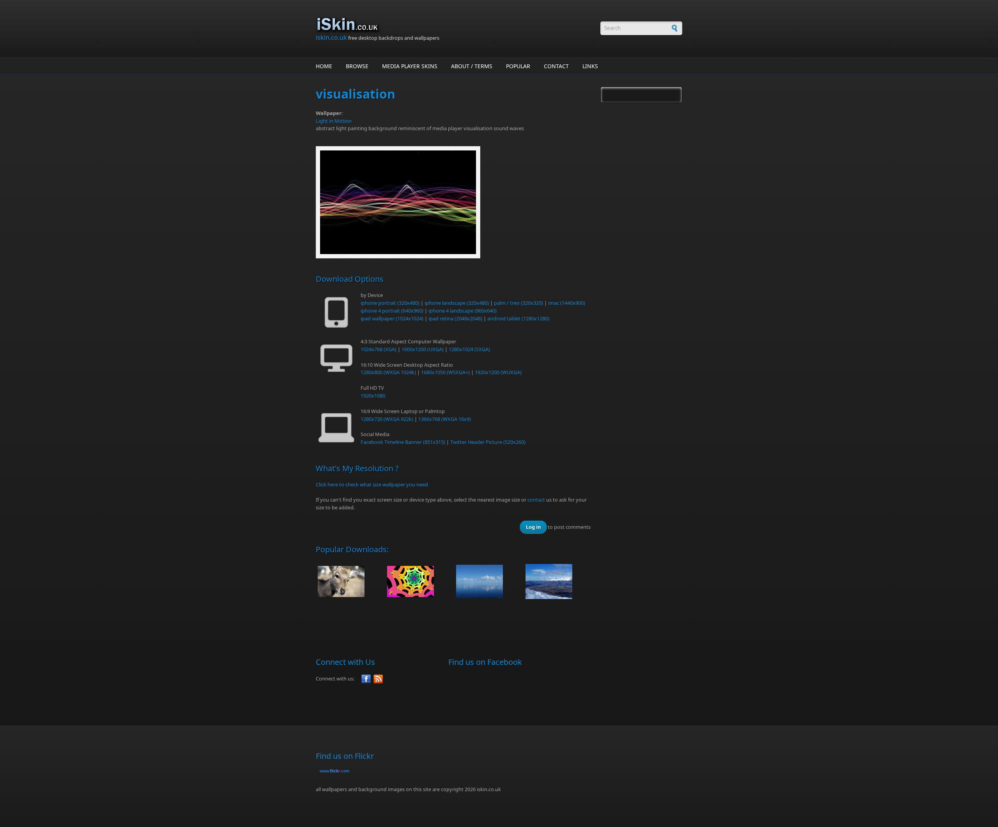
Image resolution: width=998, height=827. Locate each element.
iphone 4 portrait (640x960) (392, 310)
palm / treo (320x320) (518, 302)
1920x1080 (373, 395)
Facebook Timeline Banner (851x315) (403, 441)
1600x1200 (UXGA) (423, 349)
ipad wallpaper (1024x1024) (392, 318)
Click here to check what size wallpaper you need (372, 484)
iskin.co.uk (331, 37)
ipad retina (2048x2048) (455, 318)
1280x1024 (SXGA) (469, 349)
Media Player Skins (409, 66)
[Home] (454, 24)
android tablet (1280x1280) (518, 318)
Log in (533, 526)
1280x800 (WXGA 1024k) (388, 372)
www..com (334, 771)
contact (536, 499)
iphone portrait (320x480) (390, 302)
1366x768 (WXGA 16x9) (444, 418)
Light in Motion (334, 120)
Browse (357, 66)
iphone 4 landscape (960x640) (462, 310)
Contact (556, 66)
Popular (518, 66)
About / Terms (471, 66)
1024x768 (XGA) (378, 349)
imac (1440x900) (566, 302)
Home (324, 66)
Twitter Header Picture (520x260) (488, 441)
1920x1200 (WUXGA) (498, 372)
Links (590, 66)
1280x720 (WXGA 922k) (387, 418)
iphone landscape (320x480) (457, 302)
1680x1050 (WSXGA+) (445, 372)
